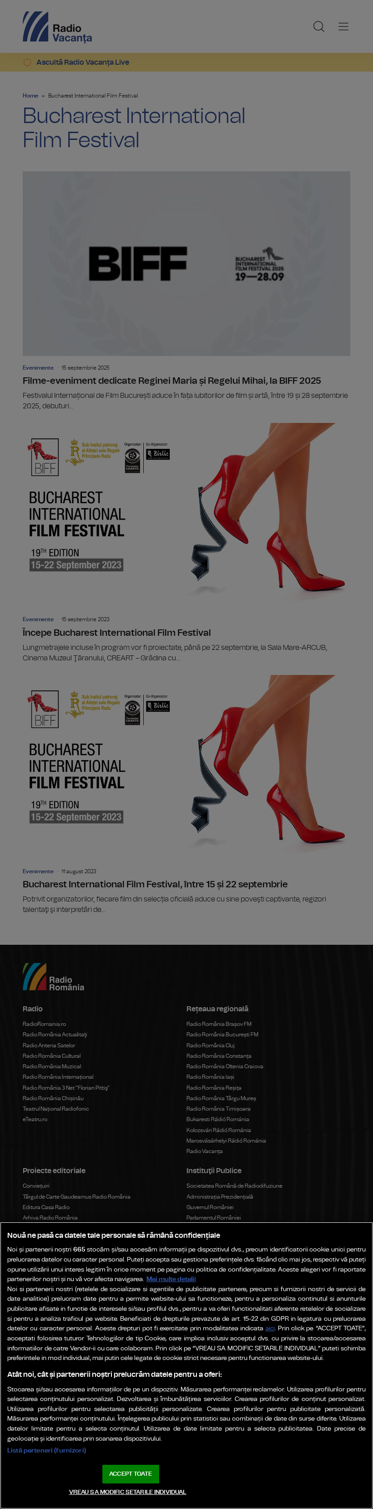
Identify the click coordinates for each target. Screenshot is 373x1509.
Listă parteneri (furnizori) (46, 1450)
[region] (186, 1365)
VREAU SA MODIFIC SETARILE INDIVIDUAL (127, 1492)
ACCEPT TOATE (130, 1474)
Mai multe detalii (171, 1279)
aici (270, 1329)
